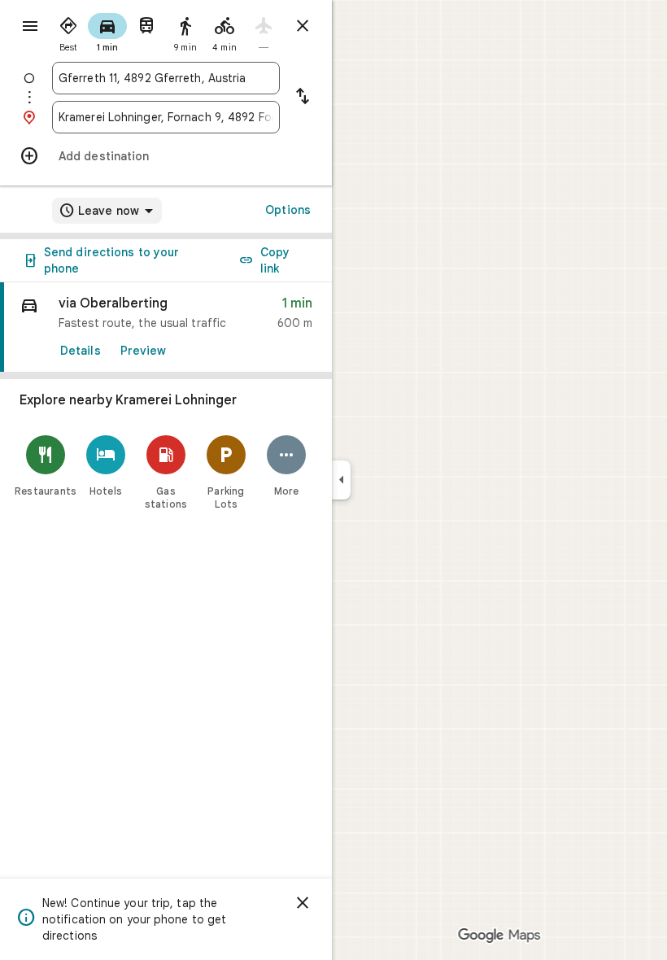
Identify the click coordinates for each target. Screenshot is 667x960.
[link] (166, 327)
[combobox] (166, 78)
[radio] (68, 31)
